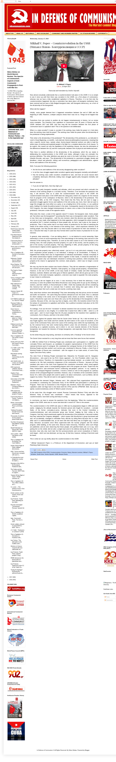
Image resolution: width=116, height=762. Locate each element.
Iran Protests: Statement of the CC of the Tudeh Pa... (17, 565)
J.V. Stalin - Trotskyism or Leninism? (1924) (17, 530)
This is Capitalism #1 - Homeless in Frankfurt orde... (17, 535)
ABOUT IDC (10, 33)
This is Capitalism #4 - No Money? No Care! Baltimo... (17, 441)
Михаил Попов (63, 454)
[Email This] (38, 450)
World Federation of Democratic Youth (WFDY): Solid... (17, 429)
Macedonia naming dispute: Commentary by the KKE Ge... (17, 356)
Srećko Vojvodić (49, 454)
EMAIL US (19, 33)
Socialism (33, 454)
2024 (11, 179)
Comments (109, 600)
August (13, 208)
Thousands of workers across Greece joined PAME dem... (17, 417)
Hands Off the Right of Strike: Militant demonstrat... (17, 447)
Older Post (94, 459)
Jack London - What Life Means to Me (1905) (17, 435)
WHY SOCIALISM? (43, 33)
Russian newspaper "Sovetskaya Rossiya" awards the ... (17, 507)
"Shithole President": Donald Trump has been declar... (17, 411)
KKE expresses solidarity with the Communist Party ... (17, 368)
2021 (11, 187)
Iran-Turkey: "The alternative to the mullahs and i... (16, 541)
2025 (11, 176)
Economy (64, 452)
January (13, 226)
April (12, 218)
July (12, 210)
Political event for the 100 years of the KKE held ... (17, 325)
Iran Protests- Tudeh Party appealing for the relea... (17, 500)
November (14, 200)
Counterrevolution (55, 452)
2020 (11, 190)
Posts (108, 597)
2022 (11, 184)
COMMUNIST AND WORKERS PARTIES (65, 33)
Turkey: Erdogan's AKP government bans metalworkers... (17, 279)
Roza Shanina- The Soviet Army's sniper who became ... (17, 265)
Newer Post (33, 459)
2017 (11, 577)
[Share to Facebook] (43, 450)
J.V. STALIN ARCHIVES (87, 33)
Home (64, 459)
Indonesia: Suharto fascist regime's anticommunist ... (16, 260)
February (14, 224)
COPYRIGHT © (102, 33)
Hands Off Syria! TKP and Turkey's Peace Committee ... (17, 343)
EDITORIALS (30, 33)
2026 (11, 174)
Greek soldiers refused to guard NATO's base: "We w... (17, 525)
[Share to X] (41, 450)
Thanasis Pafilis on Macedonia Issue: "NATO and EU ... (17, 304)
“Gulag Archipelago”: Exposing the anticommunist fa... (17, 571)
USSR (56, 454)
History (69, 452)
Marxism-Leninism (77, 452)
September (14, 205)
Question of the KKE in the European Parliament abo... (17, 465)
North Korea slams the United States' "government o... (17, 230)
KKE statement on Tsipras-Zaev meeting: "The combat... (16, 286)
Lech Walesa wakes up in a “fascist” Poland (17, 299)
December (14, 197)
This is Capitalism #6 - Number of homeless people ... (17, 254)
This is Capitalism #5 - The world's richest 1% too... (17, 337)
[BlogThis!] (39, 450)
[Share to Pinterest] (45, 450)
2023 (11, 182)
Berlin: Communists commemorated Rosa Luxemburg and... (16, 405)
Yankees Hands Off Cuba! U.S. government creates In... (17, 293)
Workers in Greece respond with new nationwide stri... (16, 547)
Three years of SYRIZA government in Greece (17, 248)
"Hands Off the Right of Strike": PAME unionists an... (17, 476)
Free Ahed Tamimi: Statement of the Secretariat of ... (16, 236)
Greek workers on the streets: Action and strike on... (17, 494)
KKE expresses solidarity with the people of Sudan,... (17, 392)
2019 (11, 192)
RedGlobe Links (108, 589)
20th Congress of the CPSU (42, 452)
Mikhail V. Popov (88, 452)
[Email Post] (34, 450)
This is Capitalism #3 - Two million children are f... (17, 482)
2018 (11, 195)
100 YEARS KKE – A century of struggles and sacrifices (17, 362)
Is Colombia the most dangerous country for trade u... (17, 459)
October (13, 202)
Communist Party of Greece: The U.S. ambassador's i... (17, 242)
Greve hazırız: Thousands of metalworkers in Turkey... (16, 311)
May (12, 216)
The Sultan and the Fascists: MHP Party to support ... (17, 471)
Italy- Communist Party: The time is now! (16, 519)
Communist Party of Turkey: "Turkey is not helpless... (17, 398)
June (12, 213)
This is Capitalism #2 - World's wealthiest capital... (17, 513)
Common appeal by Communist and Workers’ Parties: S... (18, 331)
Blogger (87, 750)
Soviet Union (40, 454)
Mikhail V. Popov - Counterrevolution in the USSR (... (17, 386)
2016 (11, 579)
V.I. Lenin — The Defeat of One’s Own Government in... (17, 488)
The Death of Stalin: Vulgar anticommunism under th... (16, 272)
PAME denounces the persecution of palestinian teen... (17, 559)
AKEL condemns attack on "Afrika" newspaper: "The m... (16, 319)
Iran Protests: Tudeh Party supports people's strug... (17, 553)
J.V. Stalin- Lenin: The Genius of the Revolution (17, 349)
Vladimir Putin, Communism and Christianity (16, 374)
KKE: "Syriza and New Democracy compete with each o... (18, 453)
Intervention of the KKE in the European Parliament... (17, 380)
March (13, 221)
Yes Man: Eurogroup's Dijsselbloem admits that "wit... (17, 423)
